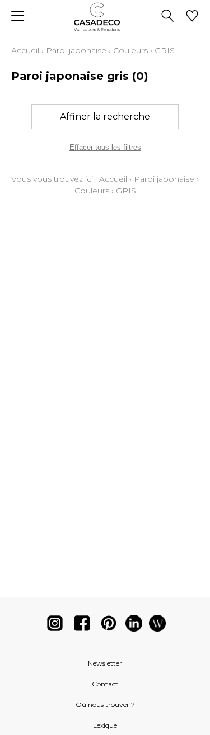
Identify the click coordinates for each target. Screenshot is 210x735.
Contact (105, 684)
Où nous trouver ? (105, 704)
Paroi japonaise (76, 50)
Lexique (105, 725)
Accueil (25, 50)
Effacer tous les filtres (105, 147)
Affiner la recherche (105, 116)
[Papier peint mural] (157, 625)
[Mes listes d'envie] (192, 17)
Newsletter (105, 663)
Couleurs (130, 50)
